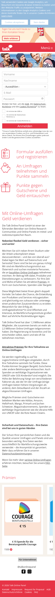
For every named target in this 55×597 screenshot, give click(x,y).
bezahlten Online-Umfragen (24, 272)
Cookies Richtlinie (27, 106)
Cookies (28, 592)
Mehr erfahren (11, 38)
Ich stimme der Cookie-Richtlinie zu (18, 121)
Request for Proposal (34, 589)
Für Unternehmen (27, 559)
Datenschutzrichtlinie (12, 592)
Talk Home (7, 48)
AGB (27, 104)
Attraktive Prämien (13, 347)
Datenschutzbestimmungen (17, 453)
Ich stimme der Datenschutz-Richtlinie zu (16, 116)
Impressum (17, 589)
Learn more (6, 16)
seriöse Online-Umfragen (38, 459)
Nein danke (39, 22)
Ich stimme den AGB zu (14, 111)
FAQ (36, 592)
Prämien (42, 281)
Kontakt (5, 589)
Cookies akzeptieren (14, 22)
